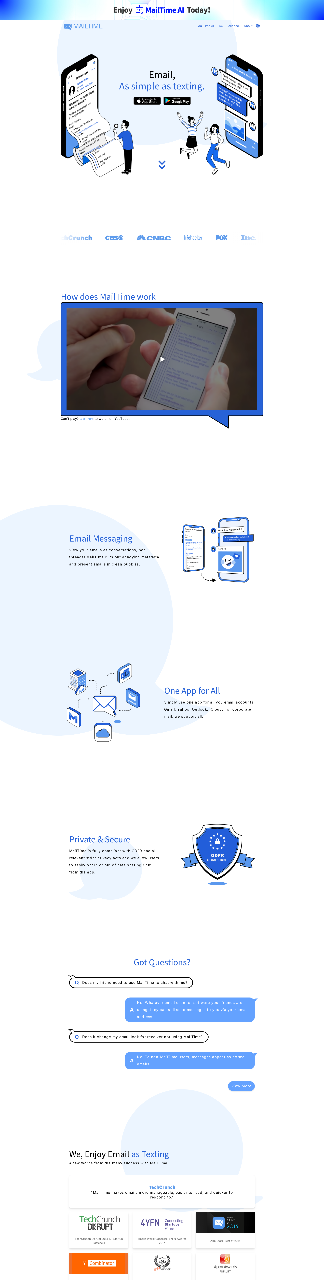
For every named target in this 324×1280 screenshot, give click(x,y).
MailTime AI (205, 26)
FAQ (220, 26)
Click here (86, 419)
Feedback (233, 26)
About (248, 26)
